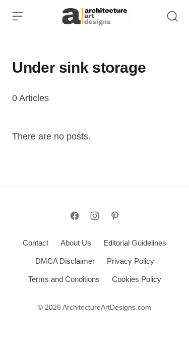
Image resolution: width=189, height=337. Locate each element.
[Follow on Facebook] (75, 216)
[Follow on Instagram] (95, 216)
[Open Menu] (18, 16)
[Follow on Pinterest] (115, 216)
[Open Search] (172, 16)
